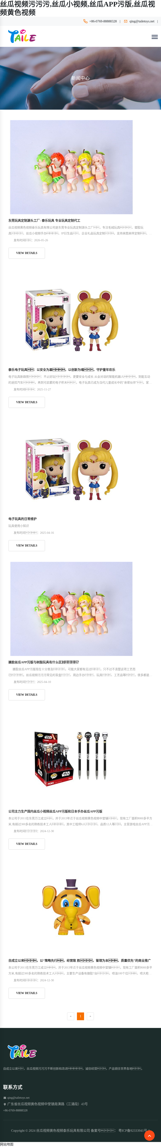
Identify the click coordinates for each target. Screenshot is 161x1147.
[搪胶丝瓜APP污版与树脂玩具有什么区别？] (71, 608)
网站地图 (6, 1144)
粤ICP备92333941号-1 (134, 1130)
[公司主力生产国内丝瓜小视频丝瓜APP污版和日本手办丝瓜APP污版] (71, 758)
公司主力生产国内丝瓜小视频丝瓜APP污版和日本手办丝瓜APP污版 (55, 811)
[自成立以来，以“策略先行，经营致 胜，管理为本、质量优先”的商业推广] (71, 907)
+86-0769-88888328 (103, 21)
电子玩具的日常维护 (22, 519)
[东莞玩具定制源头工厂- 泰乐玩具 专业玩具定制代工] (71, 167)
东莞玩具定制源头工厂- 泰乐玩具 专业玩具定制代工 (44, 220)
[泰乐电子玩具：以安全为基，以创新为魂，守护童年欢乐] (71, 316)
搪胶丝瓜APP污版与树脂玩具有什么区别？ (44, 662)
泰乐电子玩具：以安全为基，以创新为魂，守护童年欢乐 (61, 369)
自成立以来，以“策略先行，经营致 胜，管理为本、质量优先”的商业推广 (79, 960)
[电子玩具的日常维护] (71, 465)
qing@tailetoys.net (142, 21)
